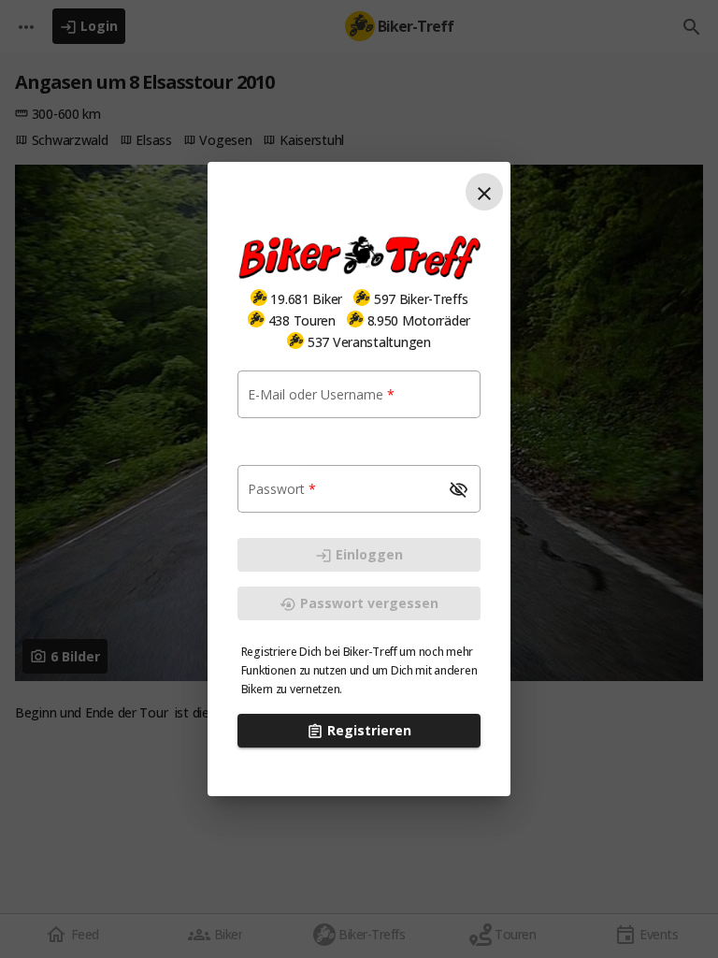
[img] (259, 297)
